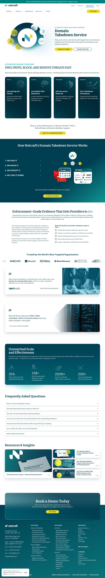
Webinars (81, 532)
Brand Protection (61, 536)
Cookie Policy (11, 574)
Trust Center (81, 564)
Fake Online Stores (61, 538)
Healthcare (59, 564)
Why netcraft (83, 547)
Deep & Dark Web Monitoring (40, 538)
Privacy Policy (94, 575)
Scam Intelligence (37, 553)
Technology (59, 562)
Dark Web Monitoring (62, 542)
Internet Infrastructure (62, 557)
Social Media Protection (39, 534)
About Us (81, 554)
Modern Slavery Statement (61, 575)
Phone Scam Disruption (39, 540)
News (79, 562)
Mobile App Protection (38, 536)
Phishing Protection (37, 530)
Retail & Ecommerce (61, 559)
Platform (34, 525)
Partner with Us (82, 558)
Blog (79, 536)
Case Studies (82, 534)
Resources (82, 525)
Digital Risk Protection (62, 530)
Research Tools (82, 538)
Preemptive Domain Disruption (41, 542)
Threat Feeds (36, 549)
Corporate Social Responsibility (87, 560)
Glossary (80, 539)
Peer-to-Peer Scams (61, 544)
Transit (58, 568)
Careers (80, 556)
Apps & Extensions (83, 528)
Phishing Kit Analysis (38, 551)
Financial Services (61, 555)
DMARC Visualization (38, 558)
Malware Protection (61, 534)
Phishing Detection (61, 532)
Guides (80, 530)
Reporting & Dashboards (39, 547)
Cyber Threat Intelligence (63, 546)
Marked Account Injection (39, 560)
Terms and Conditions (79, 575)
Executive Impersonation (63, 540)
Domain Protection (37, 532)
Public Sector (59, 566)
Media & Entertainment (62, 560)
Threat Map (81, 541)
